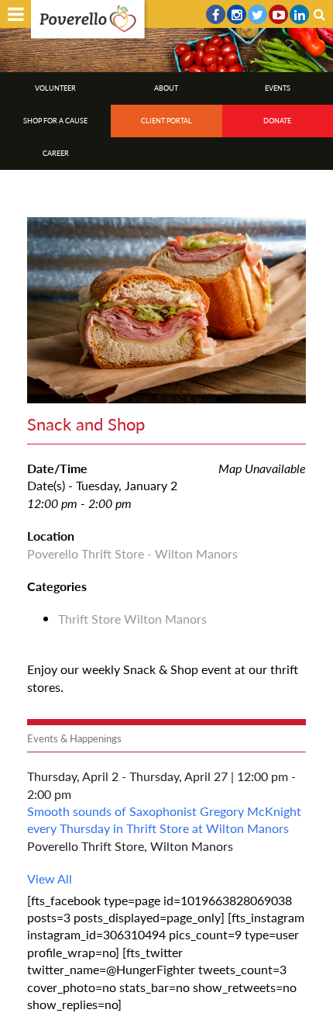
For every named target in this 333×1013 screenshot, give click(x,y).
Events (277, 88)
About (166, 88)
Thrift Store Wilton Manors (132, 619)
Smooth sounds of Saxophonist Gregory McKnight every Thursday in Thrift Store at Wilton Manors (164, 819)
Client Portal (166, 121)
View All (49, 878)
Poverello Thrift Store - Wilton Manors (132, 553)
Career (56, 153)
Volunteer (55, 88)
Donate (277, 121)
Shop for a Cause (55, 121)
